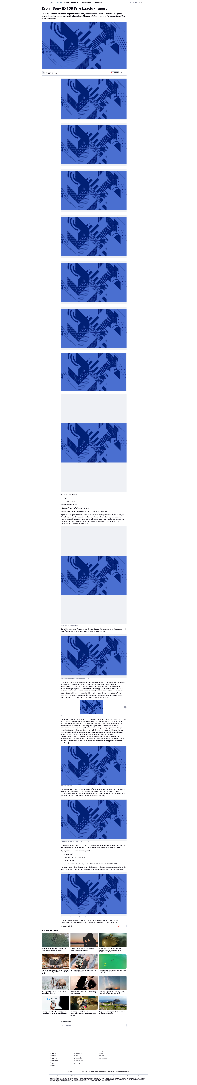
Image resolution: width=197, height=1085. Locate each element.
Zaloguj (140, 2)
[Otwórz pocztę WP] (130, 2)
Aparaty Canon (53, 1053)
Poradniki (101, 1057)
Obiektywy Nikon (77, 1055)
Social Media (101, 1055)
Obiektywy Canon (78, 1053)
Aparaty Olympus (53, 1063)
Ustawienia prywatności (122, 1071)
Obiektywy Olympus (78, 1063)
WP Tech (66, 2)
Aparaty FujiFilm (53, 1058)
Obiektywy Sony (77, 1057)
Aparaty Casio (53, 1065)
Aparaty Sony (52, 1057)
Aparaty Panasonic (54, 1060)
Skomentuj (116, 72)
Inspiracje (101, 1053)
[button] (135, 2)
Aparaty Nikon (53, 1055)
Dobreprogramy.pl (87, 2)
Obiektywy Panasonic (78, 1060)
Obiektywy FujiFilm (78, 1058)
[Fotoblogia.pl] (59, 2)
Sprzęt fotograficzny (103, 1058)
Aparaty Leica (53, 1062)
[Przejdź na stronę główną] (51, 3)
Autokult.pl (98, 2)
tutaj (79, 1081)
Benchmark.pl (75, 2)
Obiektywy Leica (77, 1062)
